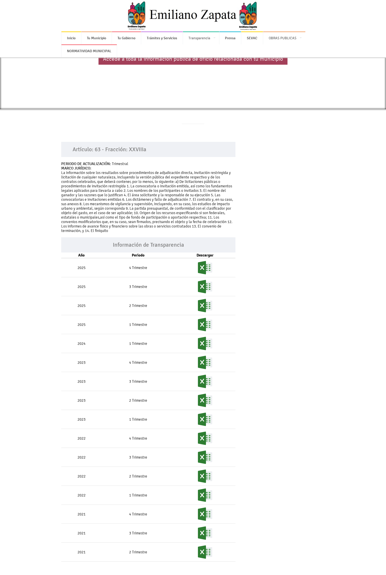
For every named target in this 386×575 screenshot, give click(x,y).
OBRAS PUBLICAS (282, 38)
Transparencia (199, 38)
